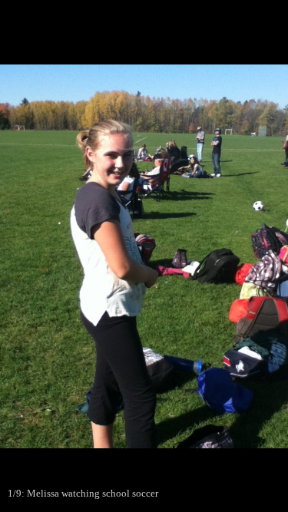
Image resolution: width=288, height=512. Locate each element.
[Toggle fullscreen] (203, 17)
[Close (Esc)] (271, 17)
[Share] (237, 17)
